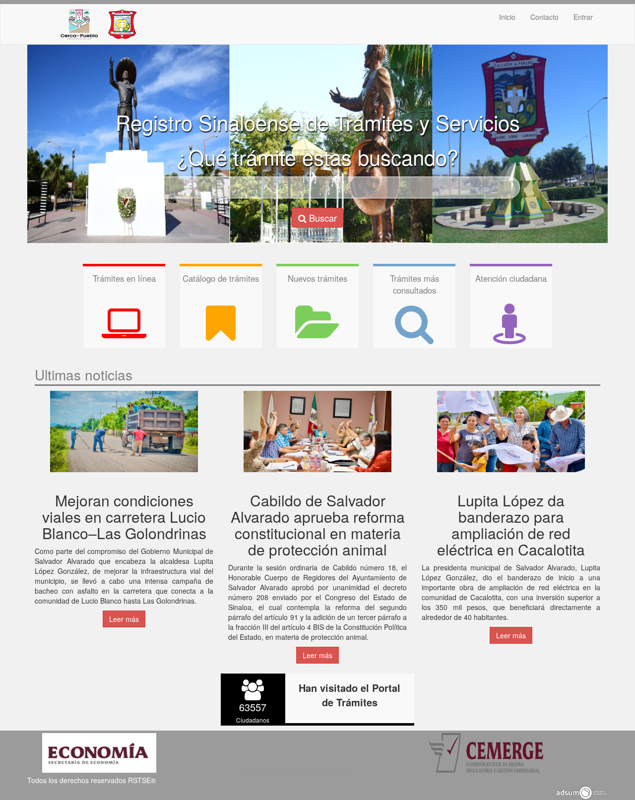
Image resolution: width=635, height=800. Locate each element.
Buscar (322, 217)
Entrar (583, 17)
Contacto (544, 17)
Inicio (507, 17)
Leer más (124, 619)
